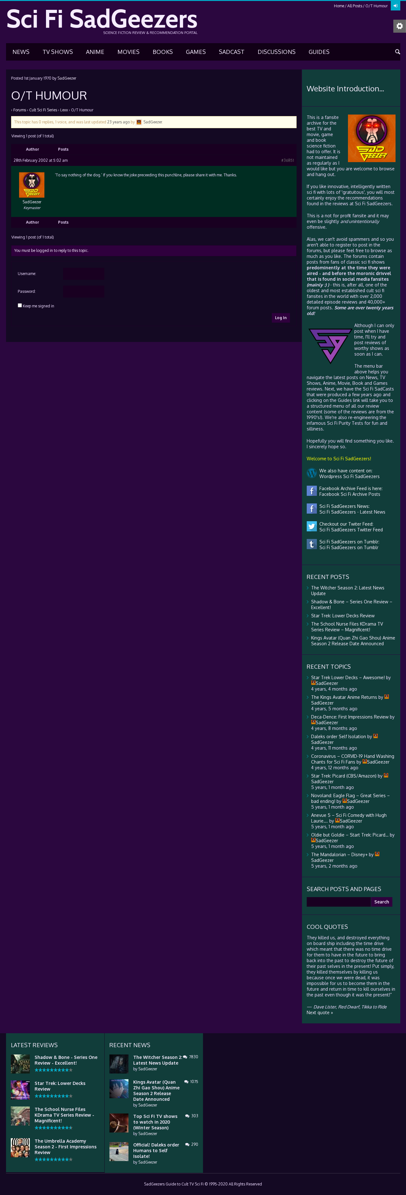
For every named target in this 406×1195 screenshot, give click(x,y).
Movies (128, 51)
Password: (27, 291)
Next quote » (320, 1012)
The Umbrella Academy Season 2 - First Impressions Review (65, 1146)
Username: (27, 273)
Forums (19, 110)
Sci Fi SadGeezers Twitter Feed (350, 529)
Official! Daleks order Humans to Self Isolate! (156, 1150)
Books (163, 51)
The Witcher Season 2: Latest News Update (157, 1060)
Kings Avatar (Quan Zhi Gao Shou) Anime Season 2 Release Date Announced (353, 640)
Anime (95, 51)
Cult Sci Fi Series (43, 110)
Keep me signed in (38, 306)
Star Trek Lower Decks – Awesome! (348, 677)
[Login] (395, 5)
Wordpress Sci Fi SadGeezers (348, 476)
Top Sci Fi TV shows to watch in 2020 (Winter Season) (155, 1121)
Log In (281, 317)
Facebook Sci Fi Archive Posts (348, 494)
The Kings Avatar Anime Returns (344, 697)
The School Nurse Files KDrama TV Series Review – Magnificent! (347, 626)
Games (196, 51)
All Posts (354, 5)
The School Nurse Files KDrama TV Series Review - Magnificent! (64, 1114)
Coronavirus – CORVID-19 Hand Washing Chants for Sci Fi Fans (352, 759)
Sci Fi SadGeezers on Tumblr (347, 547)
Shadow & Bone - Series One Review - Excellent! (66, 1060)
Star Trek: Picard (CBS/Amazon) (344, 775)
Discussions (277, 51)
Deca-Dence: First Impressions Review (350, 716)
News (20, 51)
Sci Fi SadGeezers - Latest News (351, 512)
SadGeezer (66, 78)
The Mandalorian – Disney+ (339, 854)
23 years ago (118, 122)
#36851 (287, 160)
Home (339, 5)
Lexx (64, 110)
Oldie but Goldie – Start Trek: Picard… (350, 834)
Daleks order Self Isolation (338, 736)
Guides (319, 51)
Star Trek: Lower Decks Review (343, 615)
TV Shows (58, 51)
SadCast (232, 51)
